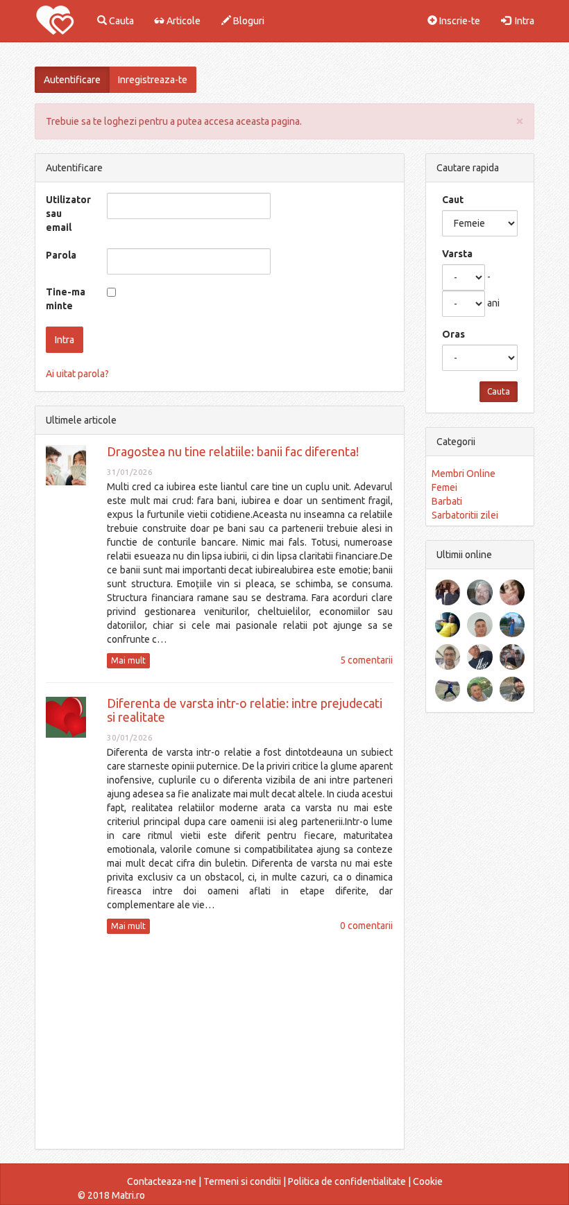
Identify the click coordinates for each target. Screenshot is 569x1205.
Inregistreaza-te (152, 79)
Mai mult (128, 660)
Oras (453, 334)
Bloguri (247, 20)
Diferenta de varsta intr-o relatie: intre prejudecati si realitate (244, 710)
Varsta (457, 253)
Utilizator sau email (68, 213)
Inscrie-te (458, 20)
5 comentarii (366, 660)
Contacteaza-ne (161, 1181)
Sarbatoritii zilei (465, 515)
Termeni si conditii (242, 1181)
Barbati (447, 501)
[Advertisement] (219, 1041)
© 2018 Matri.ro (111, 1195)
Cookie (428, 1181)
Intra (522, 20)
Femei (444, 487)
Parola (61, 255)
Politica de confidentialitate (347, 1181)
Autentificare (72, 79)
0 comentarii (366, 925)
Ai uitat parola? (77, 373)
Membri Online (463, 473)
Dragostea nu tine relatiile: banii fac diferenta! (233, 451)
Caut (453, 199)
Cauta (120, 20)
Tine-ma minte (65, 298)
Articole (182, 20)
